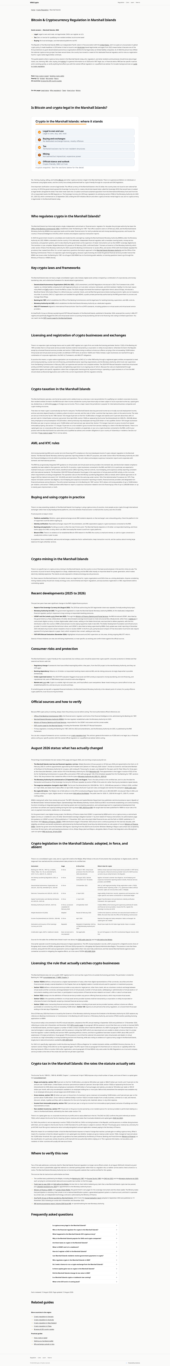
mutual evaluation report (93, 1198)
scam (44, 682)
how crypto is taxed (45, 433)
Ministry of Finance (128, 1136)
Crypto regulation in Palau (43, 1326)
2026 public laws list (84, 940)
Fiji (38, 78)
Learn (132, 2)
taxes (55, 404)
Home (33, 10)
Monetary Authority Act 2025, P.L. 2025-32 (92, 776)
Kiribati (42, 78)
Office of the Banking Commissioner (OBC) (45, 229)
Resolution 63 (94, 771)
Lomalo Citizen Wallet (63, 1190)
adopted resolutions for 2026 (47, 1187)
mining (63, 61)
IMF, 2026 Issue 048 (85, 808)
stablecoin (132, 619)
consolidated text (40, 1078)
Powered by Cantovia (134, 1363)
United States (104, 45)
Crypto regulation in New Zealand (45, 1323)
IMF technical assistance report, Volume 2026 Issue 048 (52, 1204)
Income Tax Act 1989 (94, 1179)
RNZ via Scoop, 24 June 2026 (52, 832)
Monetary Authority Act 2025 (128, 1179)
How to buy (71, 90)
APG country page (77, 1025)
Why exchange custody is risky (44, 1344)
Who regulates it (55, 90)
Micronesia (49, 78)
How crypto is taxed (42, 76)
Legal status (45, 90)
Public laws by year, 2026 (42, 1184)
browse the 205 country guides (51, 81)
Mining (78, 90)
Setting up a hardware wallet (43, 1341)
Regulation (121, 2)
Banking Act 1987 (78, 1179)
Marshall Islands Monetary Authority (109, 250)
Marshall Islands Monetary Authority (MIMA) (49, 719)
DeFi (46, 289)
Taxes (64, 90)
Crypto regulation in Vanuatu (43, 1317)
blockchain (81, 47)
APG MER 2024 (90, 951)
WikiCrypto (34, 2)
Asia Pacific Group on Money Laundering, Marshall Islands (53, 1198)
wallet (53, 616)
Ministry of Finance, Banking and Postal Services (92, 616)
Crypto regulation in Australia (44, 1320)
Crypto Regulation (42, 10)
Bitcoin (61, 180)
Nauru (56, 78)
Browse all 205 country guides (44, 1329)
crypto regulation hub (78, 735)
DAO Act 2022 (117, 1118)
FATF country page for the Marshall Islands (57, 318)
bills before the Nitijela (81, 793)
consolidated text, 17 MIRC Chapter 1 (55, 977)
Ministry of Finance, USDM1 (51, 822)
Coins (127, 2)
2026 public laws (130, 788)
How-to (138, 2)
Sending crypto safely (57, 76)
